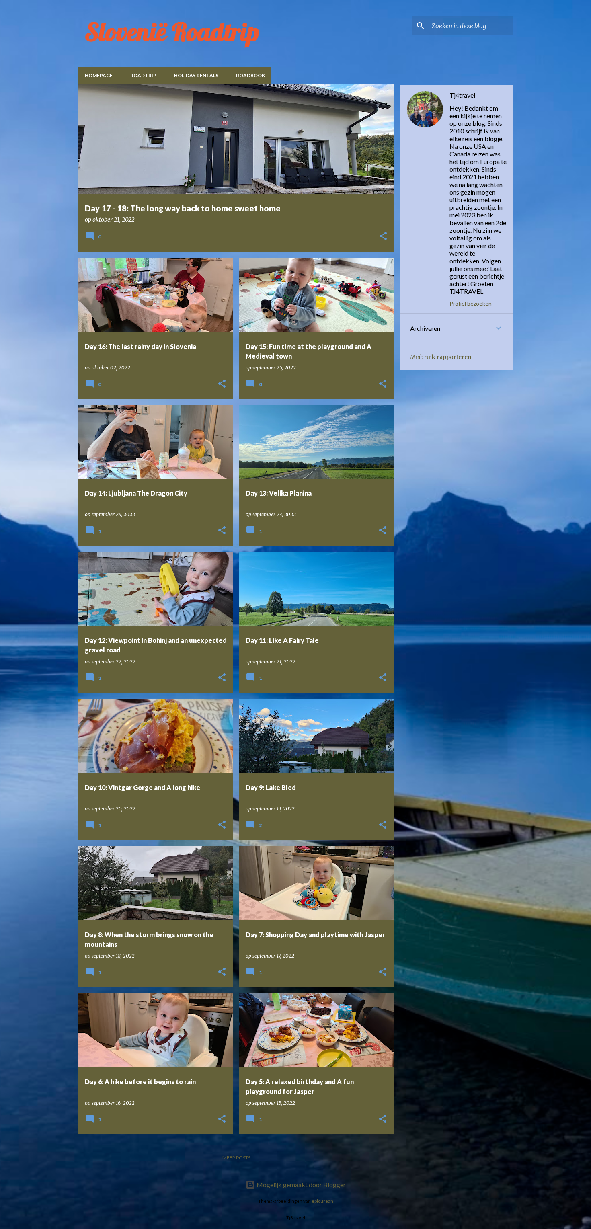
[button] (383, 236)
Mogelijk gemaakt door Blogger (300, 1184)
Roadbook (250, 75)
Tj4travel (462, 95)
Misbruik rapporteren (441, 357)
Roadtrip (143, 75)
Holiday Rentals (196, 75)
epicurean (322, 1201)
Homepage (99, 75)
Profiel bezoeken (470, 303)
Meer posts (236, 1158)
